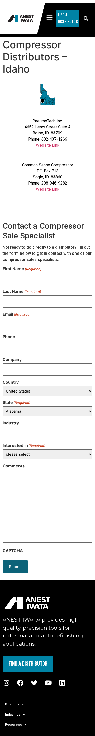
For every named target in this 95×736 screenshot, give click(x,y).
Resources (13, 724)
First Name (22, 269)
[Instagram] (6, 683)
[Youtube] (48, 683)
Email (17, 314)
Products (12, 704)
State (16, 402)
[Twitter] (34, 683)
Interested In (24, 445)
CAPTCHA (13, 551)
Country (11, 382)
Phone (9, 337)
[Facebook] (20, 683)
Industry (11, 423)
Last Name (22, 291)
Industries (12, 714)
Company (12, 359)
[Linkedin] (62, 683)
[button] (86, 18)
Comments (14, 466)
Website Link (47, 145)
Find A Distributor (68, 18)
